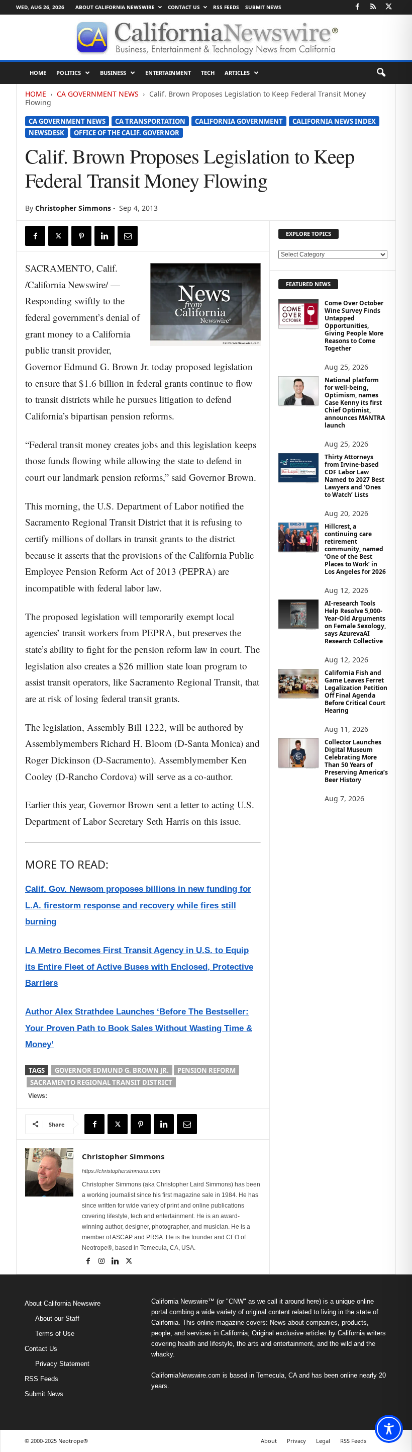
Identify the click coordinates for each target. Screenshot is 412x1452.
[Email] (128, 236)
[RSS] (373, 7)
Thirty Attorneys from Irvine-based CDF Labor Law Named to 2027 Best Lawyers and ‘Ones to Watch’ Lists (354, 476)
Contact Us (184, 7)
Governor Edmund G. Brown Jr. (112, 1070)
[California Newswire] (206, 37)
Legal (323, 1440)
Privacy (296, 1440)
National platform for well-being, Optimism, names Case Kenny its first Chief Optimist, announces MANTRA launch (355, 403)
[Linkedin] (104, 236)
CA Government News (98, 94)
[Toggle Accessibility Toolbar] (389, 1429)
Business (113, 72)
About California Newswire (115, 7)
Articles (237, 72)
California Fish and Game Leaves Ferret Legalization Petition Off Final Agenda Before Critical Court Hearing (356, 691)
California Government (239, 121)
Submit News (263, 7)
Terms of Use (54, 1333)
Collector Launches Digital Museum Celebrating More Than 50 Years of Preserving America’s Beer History (356, 761)
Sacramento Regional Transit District (101, 1082)
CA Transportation (150, 121)
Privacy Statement (62, 1364)
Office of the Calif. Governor (126, 132)
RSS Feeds (226, 7)
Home (38, 72)
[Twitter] (388, 7)
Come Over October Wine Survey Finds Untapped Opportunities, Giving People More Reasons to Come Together (354, 326)
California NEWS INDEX (334, 121)
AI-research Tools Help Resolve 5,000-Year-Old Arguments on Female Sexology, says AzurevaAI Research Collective (355, 622)
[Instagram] (102, 1261)
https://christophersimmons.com (121, 1171)
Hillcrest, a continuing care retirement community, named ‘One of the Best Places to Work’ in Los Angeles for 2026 (355, 549)
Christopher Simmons (73, 208)
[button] (381, 73)
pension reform (206, 1070)
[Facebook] (357, 7)
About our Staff (57, 1318)
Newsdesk (46, 132)
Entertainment (168, 72)
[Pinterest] (81, 236)
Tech (208, 72)
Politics (68, 72)
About (269, 1440)
